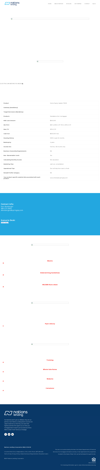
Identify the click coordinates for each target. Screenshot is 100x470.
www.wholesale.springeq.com (59, 178)
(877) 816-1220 (39, 451)
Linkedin (12, 434)
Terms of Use (7, 453)
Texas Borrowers (43, 453)
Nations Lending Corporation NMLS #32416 (17, 447)
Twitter (9, 434)
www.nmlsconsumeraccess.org (87, 465)
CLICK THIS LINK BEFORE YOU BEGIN (11, 83)
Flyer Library (50, 324)
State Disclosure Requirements (29, 453)
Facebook (5, 434)
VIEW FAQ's (4, 222)
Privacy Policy (16, 453)
